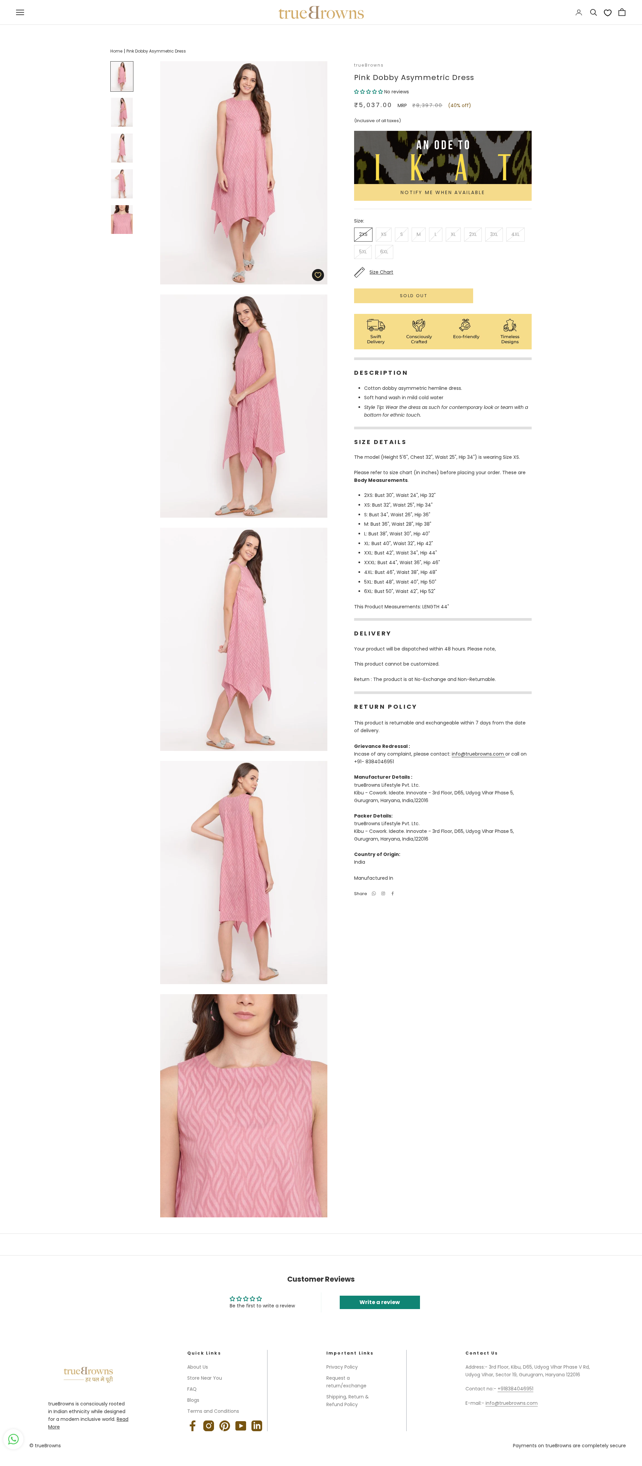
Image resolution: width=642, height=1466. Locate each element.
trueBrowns (369, 65)
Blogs (193, 1400)
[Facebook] (392, 893)
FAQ (192, 1389)
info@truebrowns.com (478, 754)
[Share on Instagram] (383, 893)
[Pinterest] (224, 1425)
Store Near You (204, 1378)
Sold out (413, 295)
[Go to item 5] (121, 219)
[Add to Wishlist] (318, 275)
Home (116, 51)
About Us (197, 1367)
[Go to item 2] (121, 112)
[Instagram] (208, 1425)
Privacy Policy (342, 1367)
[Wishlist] (607, 12)
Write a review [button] (379, 1302)
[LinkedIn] (256, 1425)
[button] (369, 91)
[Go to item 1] (121, 76)
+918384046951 (515, 1388)
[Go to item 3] (121, 148)
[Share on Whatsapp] (373, 893)
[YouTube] (240, 1425)
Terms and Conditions (213, 1411)
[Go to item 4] (121, 184)
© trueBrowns (45, 1445)
